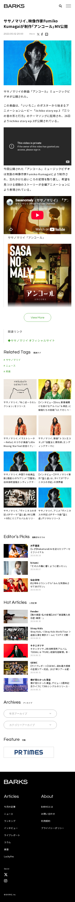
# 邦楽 (7, 371)
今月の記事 (10, 806)
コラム (7, 842)
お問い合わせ (48, 813)
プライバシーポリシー (52, 827)
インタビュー (11, 827)
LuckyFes (9, 856)
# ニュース (10, 365)
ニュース (8, 813)
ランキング (10, 820)
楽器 (6, 849)
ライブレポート (12, 835)
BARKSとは (47, 806)
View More (37, 317)
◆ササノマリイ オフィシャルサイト (31, 340)
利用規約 (45, 820)
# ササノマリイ (12, 359)
